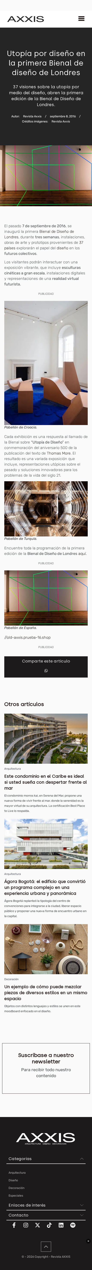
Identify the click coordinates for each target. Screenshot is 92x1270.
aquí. (82, 553)
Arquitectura (12, 768)
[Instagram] (28, 1227)
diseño (62, 248)
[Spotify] (75, 1227)
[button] (46, 670)
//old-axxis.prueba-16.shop (27, 637)
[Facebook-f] (16, 1227)
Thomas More (58, 453)
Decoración (11, 979)
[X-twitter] (40, 1227)
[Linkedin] (63, 1227)
